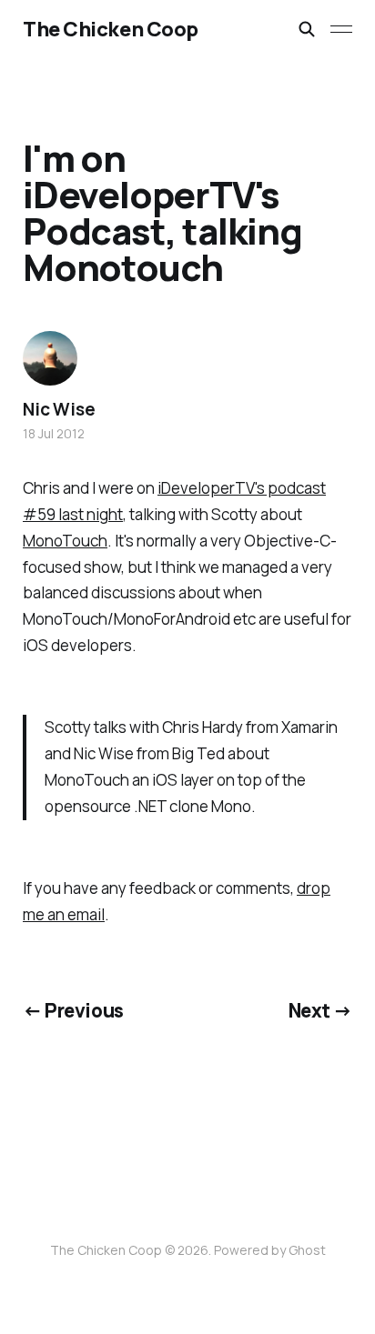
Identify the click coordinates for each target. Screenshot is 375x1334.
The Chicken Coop (110, 29)
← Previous (73, 1010)
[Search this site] (306, 29)
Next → (321, 1010)
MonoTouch (65, 540)
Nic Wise (59, 409)
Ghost (307, 1250)
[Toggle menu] (341, 29)
